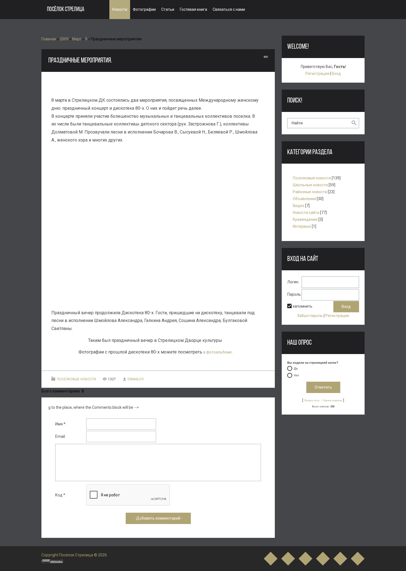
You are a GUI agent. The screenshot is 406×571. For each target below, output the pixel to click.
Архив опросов (332, 400)
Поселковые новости (76, 379)
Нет (296, 375)
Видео (298, 205)
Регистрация (317, 73)
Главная (48, 39)
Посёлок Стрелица (65, 9)
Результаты (312, 400)
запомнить (302, 306)
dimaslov (136, 379)
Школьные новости (310, 185)
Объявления (304, 199)
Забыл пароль (310, 315)
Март (76, 39)
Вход (336, 73)
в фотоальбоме (217, 352)
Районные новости (310, 192)
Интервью (302, 226)
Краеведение (305, 219)
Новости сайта (306, 212)
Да (295, 368)
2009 (64, 39)
